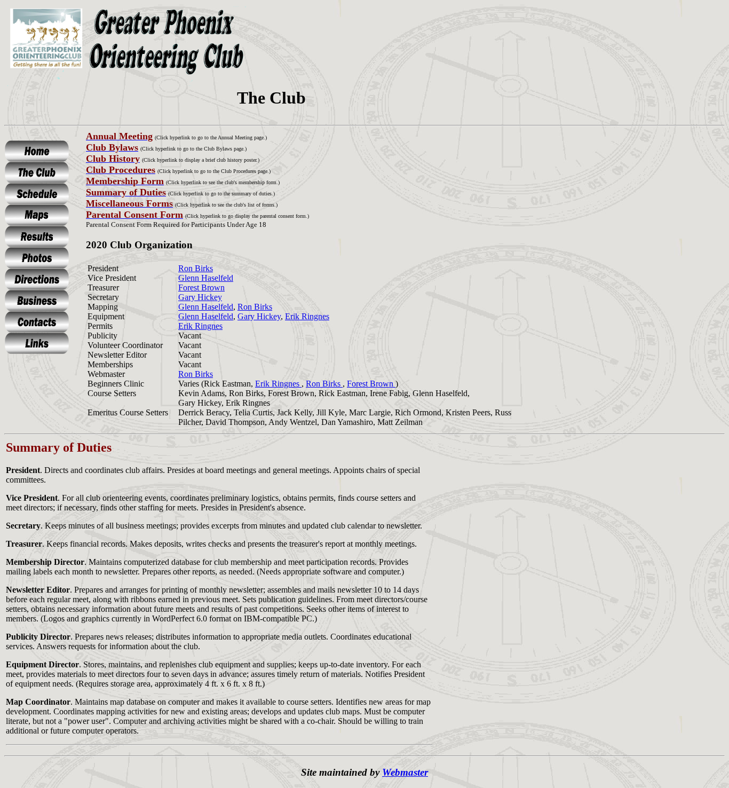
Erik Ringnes (307, 316)
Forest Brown (201, 287)
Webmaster (405, 772)
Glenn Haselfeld (205, 277)
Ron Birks (195, 268)
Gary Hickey (200, 297)
